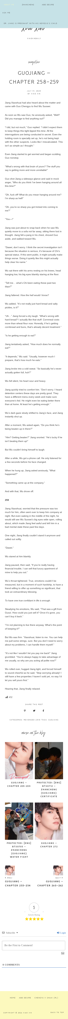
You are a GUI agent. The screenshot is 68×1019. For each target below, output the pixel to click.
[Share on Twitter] (34, 710)
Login (63, 933)
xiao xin (34, 29)
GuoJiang (53, 720)
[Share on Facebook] (43, 710)
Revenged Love (32, 720)
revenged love (34, 62)
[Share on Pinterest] (25, 710)
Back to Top (57, 1012)
